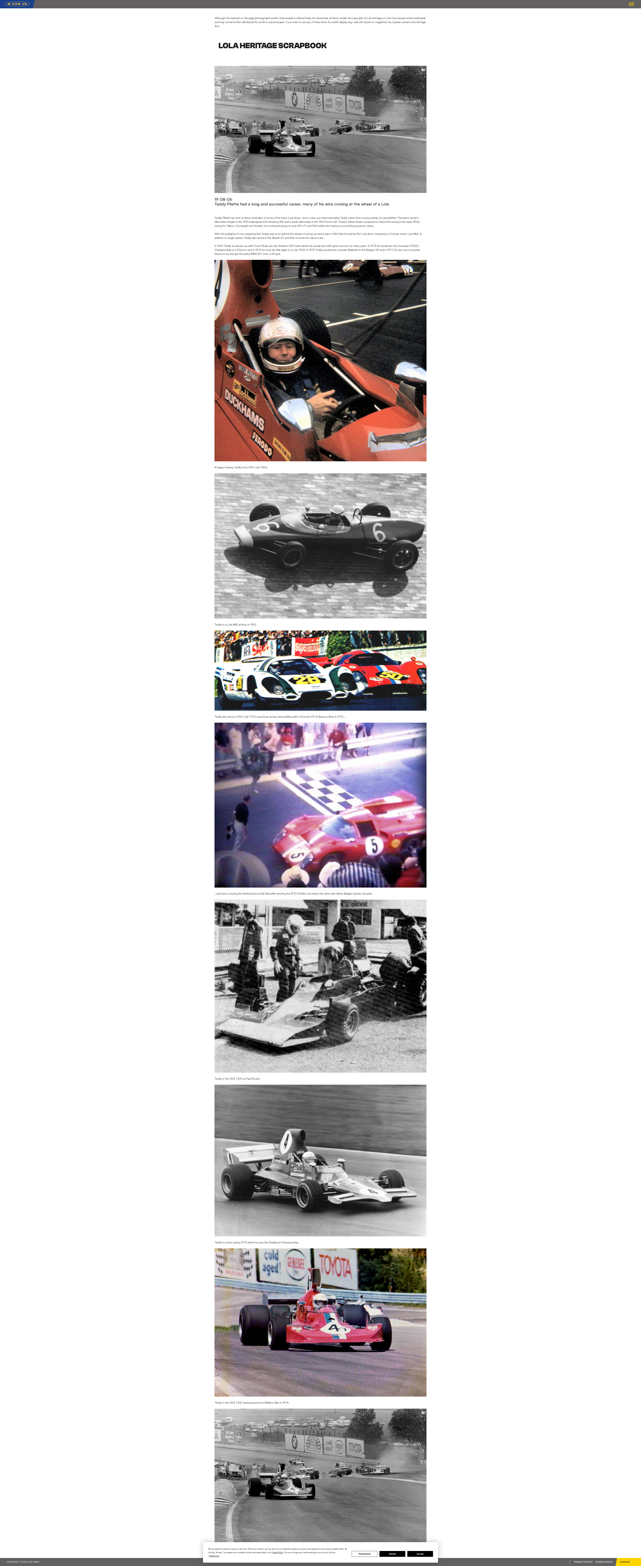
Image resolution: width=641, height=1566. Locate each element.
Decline (392, 1554)
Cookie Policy (604, 1562)
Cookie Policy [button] (277, 1552)
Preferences (365, 1554)
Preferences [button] (214, 1556)
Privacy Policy (583, 1562)
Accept (420, 1554)
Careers (625, 1562)
